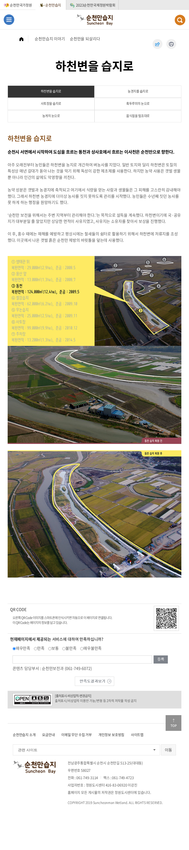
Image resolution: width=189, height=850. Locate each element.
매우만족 (23, 648)
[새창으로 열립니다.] (94, 680)
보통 (55, 648)
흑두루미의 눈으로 (138, 103)
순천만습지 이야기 (50, 39)
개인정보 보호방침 (111, 734)
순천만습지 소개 (24, 734)
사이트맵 (137, 734)
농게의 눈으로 (51, 115)
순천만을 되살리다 (85, 39)
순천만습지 (53, 4)
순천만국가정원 (21, 4)
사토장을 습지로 (51, 103)
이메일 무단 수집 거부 (76, 734)
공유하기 (157, 44)
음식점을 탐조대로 (138, 115)
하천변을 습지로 (51, 91)
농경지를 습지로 (138, 91)
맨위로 (173, 723)
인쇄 (171, 44)
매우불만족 (92, 648)
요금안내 (48, 734)
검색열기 (180, 20)
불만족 (71, 648)
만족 (41, 648)
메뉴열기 (9, 19)
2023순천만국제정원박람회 (95, 4)
